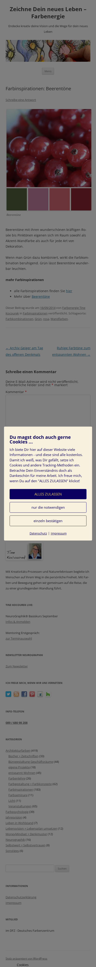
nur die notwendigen (48, 507)
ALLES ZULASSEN (48, 494)
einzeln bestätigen (48, 520)
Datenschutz (38, 533)
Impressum (59, 533)
